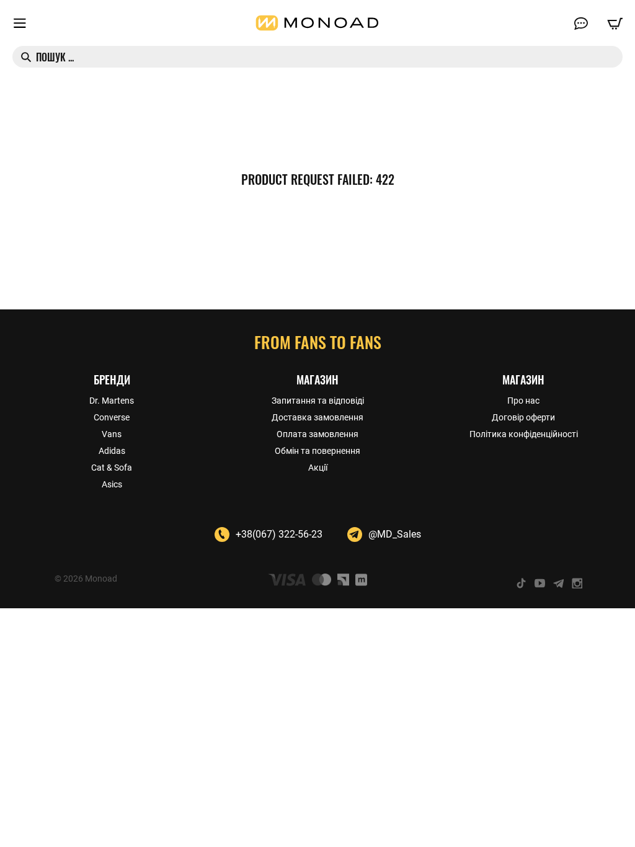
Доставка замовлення (317, 417)
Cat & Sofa (111, 467)
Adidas (112, 451)
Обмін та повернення (317, 451)
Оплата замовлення (317, 434)
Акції (317, 467)
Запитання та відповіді (318, 401)
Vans (112, 434)
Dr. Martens (111, 401)
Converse (112, 417)
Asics (112, 484)
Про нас (523, 401)
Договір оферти (523, 417)
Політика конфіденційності (523, 434)
